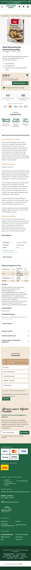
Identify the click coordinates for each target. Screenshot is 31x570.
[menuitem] (3, 7)
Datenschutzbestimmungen (17, 394)
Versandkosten (15, 551)
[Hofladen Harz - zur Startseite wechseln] (11, 7)
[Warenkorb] (28, 7)
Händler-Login (7, 555)
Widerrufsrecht (5, 537)
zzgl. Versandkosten (13, 79)
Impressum (19, 539)
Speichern (6, 398)
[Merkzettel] (19, 7)
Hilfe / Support (16, 555)
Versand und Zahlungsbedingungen (7, 524)
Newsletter (4, 521)
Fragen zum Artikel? (9, 250)
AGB (2, 539)
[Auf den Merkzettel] (27, 75)
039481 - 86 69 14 (7, 496)
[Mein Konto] (23, 7)
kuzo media (24, 564)
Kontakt (18, 521)
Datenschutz (19, 537)
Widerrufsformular (21, 524)
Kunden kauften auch (9, 336)
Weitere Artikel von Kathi (10, 252)
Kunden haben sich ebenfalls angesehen (11, 341)
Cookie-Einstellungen (22, 534)
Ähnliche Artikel (7, 331)
